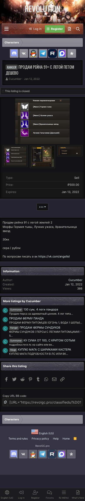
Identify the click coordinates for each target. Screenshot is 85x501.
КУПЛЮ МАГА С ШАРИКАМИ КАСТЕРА (40, 349)
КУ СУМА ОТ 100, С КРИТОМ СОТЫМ (42, 340)
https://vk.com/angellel (54, 256)
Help (56, 438)
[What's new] (69, 29)
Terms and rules (18, 438)
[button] (6, 29)
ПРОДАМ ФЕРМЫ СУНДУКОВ (35, 327)
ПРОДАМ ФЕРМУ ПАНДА (26, 318)
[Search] (77, 29)
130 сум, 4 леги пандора (34, 309)
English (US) (46, 433)
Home (66, 438)
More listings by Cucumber (22, 301)
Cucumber (15, 78)
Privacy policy (40, 438)
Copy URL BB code (14, 395)
